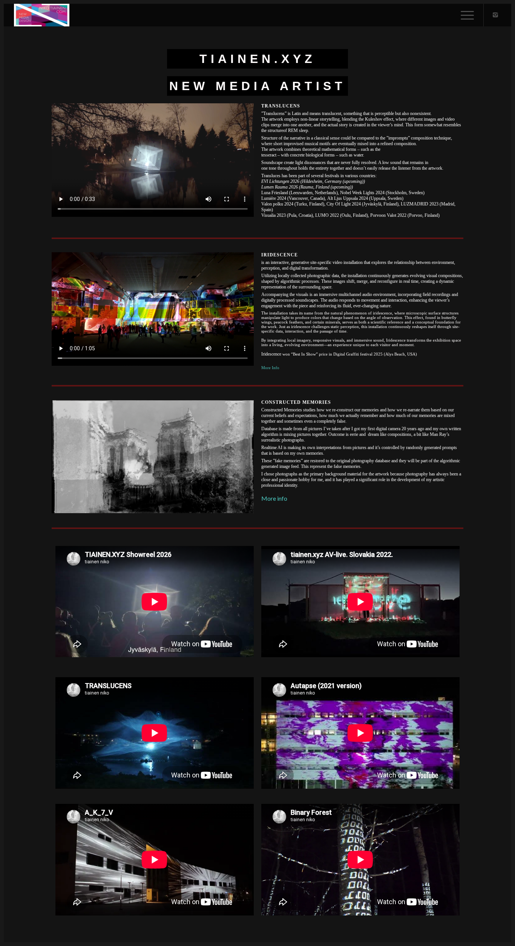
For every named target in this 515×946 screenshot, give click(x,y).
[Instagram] (495, 14)
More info (274, 498)
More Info (270, 367)
